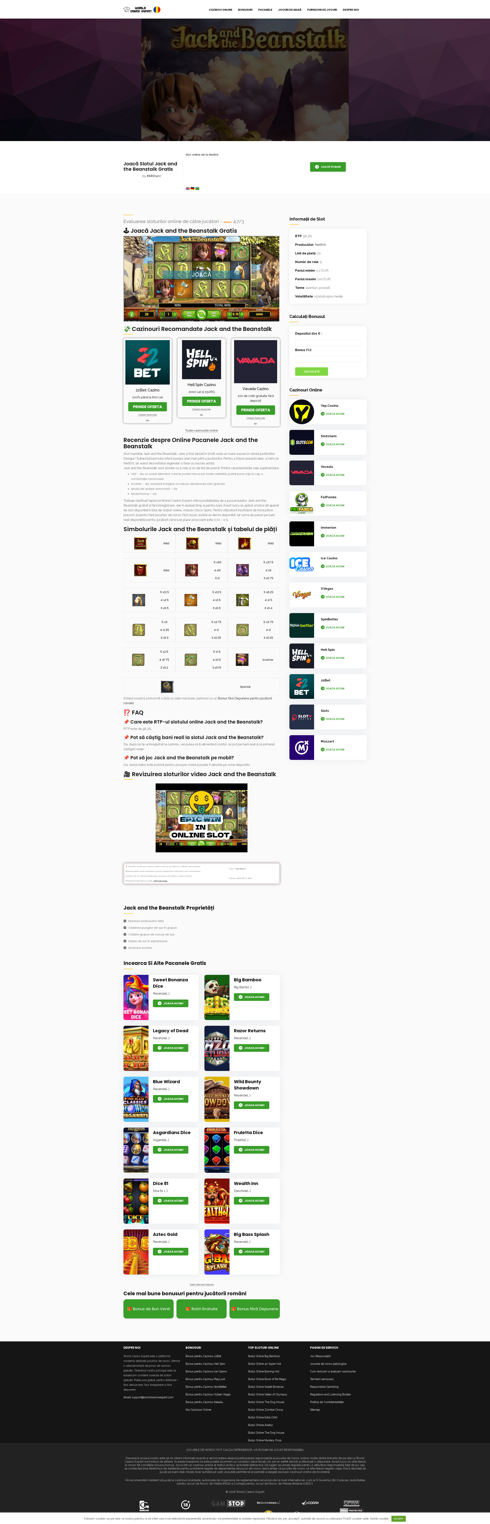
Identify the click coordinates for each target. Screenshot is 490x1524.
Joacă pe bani (331, 167)
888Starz (154, 176)
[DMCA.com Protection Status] (351, 1510)
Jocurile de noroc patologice (328, 1363)
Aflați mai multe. (160, 881)
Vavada (327, 467)
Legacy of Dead (170, 1031)
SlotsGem (329, 436)
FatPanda (328, 497)
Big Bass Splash (251, 1234)
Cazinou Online (220, 10)
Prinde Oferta (147, 406)
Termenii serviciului (322, 1379)
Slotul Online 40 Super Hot (264, 1363)
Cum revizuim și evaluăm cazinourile (333, 1371)
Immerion (328, 527)
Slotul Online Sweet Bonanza (265, 1386)
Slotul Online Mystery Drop (265, 1440)
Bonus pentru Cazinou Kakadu (204, 1402)
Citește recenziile (147, 414)
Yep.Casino (329, 406)
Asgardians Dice (172, 1133)
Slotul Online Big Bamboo (264, 1356)
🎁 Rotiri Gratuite (202, 1309)
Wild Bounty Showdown (247, 1085)
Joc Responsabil (320, 1356)
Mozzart (327, 741)
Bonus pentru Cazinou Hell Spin (205, 1363)
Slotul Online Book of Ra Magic (267, 1379)
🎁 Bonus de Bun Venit (148, 1309)
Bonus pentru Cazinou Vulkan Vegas (208, 1394)
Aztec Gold (165, 1234)
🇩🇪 (192, 188)
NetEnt (320, 245)
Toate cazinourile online (201, 430)
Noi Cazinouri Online (198, 1409)
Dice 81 (160, 1183)
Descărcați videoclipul (201, 818)
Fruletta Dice (248, 1133)
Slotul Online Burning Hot (263, 1371)
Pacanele (265, 10)
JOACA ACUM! (173, 1003)
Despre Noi (351, 10)
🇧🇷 (197, 188)
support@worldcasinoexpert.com (152, 1397)
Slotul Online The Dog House (266, 1402)
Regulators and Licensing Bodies (330, 1394)
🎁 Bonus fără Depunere (254, 1309)
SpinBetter (329, 619)
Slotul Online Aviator (260, 1425)
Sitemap (315, 1409)
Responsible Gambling (324, 1386)
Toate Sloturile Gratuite (202, 1284)
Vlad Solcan (240, 869)
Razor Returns (250, 1031)
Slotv (325, 711)
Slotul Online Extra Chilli (262, 1417)
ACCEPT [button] (398, 1519)
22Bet (325, 680)
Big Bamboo (247, 980)
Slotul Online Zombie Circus (265, 1409)
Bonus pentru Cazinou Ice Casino (206, 1371)
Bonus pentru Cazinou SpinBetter (206, 1386)
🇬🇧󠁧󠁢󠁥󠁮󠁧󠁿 (188, 188)
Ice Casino (329, 558)
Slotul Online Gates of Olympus (267, 1394)
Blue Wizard (166, 1082)
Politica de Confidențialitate (327, 1402)
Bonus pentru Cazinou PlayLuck (205, 1379)
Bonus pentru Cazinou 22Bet (203, 1356)
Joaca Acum (335, 414)
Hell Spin (328, 650)
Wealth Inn (246, 1183)
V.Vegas (327, 588)
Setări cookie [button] (379, 1519)
